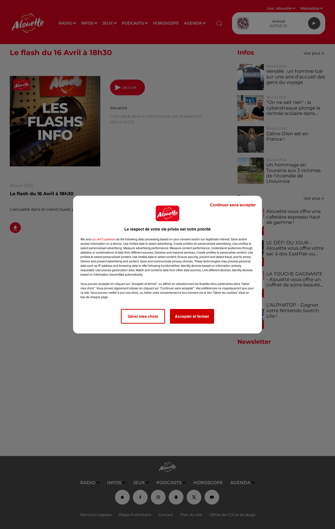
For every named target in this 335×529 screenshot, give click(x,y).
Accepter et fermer (192, 316)
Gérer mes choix (143, 316)
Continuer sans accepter (233, 205)
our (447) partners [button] (103, 239)
